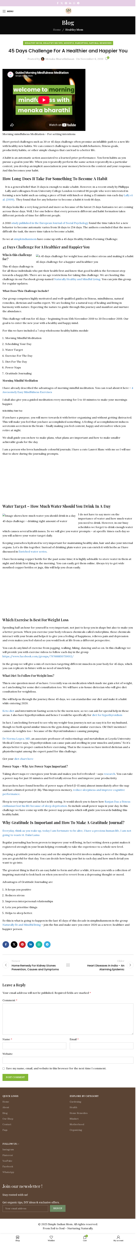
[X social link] (62, 3)
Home (57, 29)
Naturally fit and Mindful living (21, 924)
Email (74, 1039)
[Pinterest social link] (66, 3)
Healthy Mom (74, 29)
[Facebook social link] (58, 3)
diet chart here (23, 758)
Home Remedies (79, 1113)
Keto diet (8, 710)
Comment (9, 1000)
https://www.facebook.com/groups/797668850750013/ (38, 656)
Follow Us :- (10, 1143)
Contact (6, 1124)
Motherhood (77, 1124)
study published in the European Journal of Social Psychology (49, 223)
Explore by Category (84, 1096)
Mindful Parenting (76, 43)
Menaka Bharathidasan (59, 58)
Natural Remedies (100, 43)
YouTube (7, 1160)
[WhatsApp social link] (74, 3)
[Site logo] (68, 11)
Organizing (76, 1129)
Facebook (7, 1166)
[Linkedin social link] (70, 3)
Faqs (4, 1129)
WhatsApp (8, 1172)
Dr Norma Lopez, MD (16, 738)
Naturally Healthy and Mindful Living (77, 279)
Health (73, 1107)
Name (7, 1039)
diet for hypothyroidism (107, 715)
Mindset (74, 1118)
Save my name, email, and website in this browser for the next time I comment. (56, 1068)
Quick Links (10, 1096)
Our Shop (7, 1118)
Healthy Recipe (53, 43)
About (5, 1107)
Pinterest (7, 1155)
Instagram (8, 1149)
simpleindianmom (25, 239)
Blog (5, 1113)
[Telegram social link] (78, 3)
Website (7, 1053)
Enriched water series (33, 551)
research (109, 773)
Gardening (75, 1101)
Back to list (68, 965)
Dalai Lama (32, 835)
